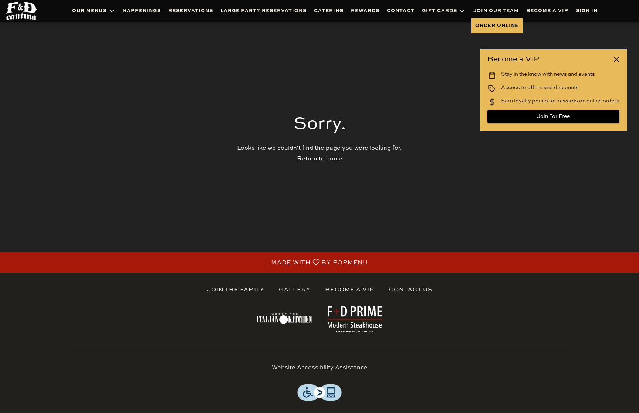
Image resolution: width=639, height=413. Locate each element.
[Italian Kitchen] (284, 318)
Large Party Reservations (263, 11)
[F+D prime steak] (354, 318)
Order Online (497, 25)
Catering (329, 11)
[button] (93, 11)
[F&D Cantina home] (26, 11)
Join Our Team (496, 11)
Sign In (587, 11)
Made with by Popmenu (187, 262)
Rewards (365, 11)
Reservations (190, 11)
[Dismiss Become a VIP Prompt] (616, 59)
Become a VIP (547, 11)
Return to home (319, 159)
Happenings (142, 11)
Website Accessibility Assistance (320, 368)
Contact (401, 11)
